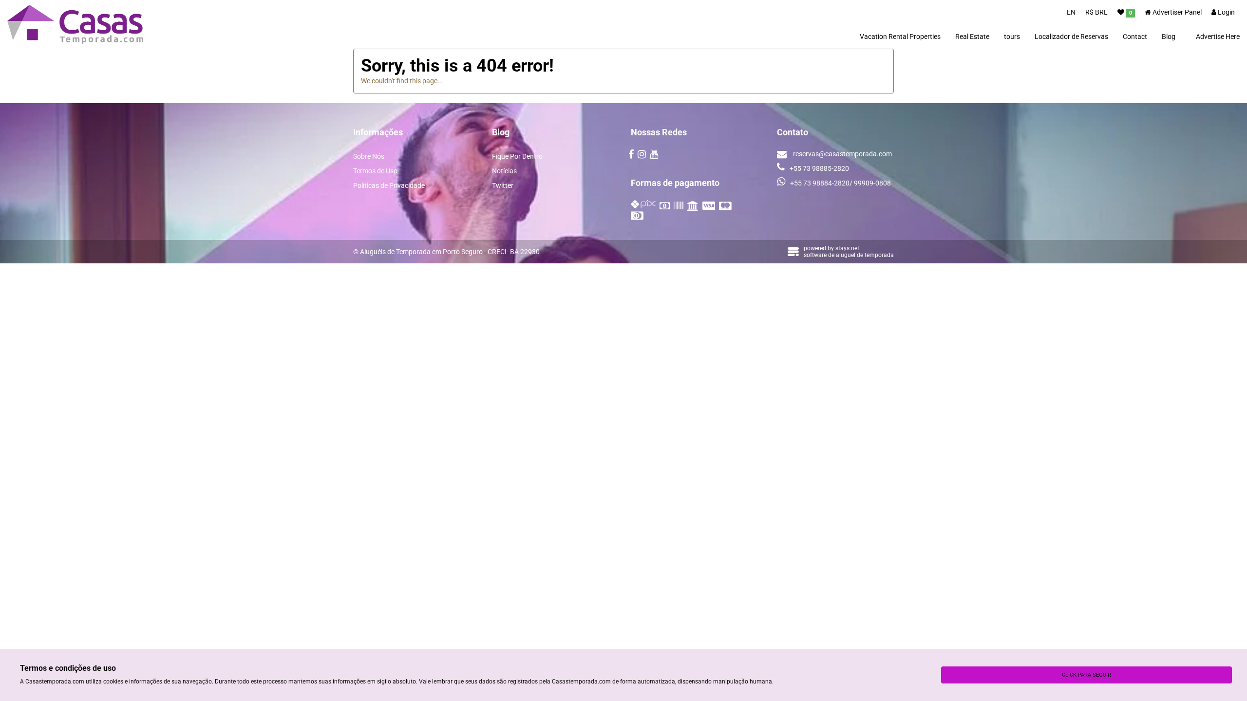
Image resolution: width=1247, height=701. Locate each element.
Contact (1135, 36)
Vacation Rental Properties (900, 36)
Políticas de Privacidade (389, 185)
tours (1012, 36)
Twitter (502, 185)
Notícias (504, 171)
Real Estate (972, 36)
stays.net (847, 248)
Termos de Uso (375, 171)
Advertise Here (1218, 36)
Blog (1168, 36)
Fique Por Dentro (517, 156)
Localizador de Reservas (1071, 36)
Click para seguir (1086, 675)
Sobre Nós (368, 156)
